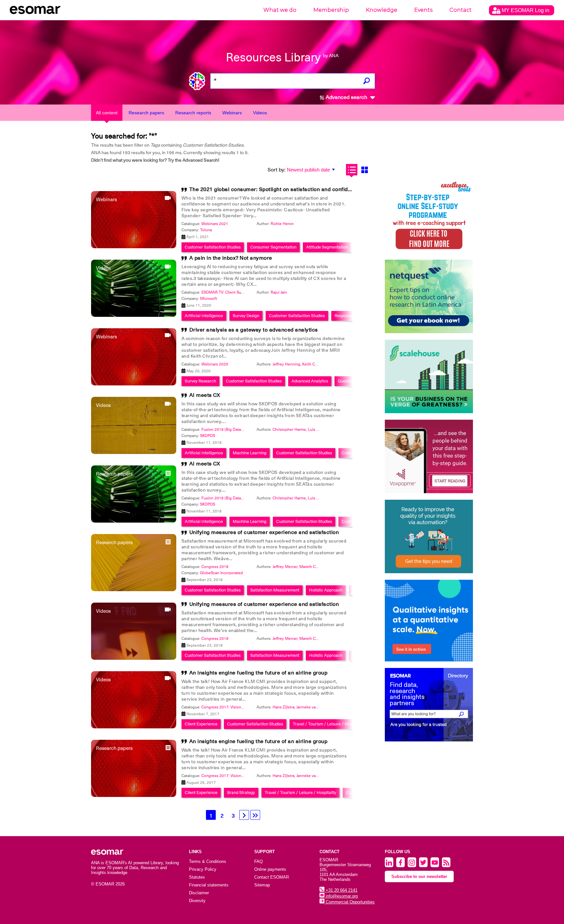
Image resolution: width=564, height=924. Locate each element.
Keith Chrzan (313, 364)
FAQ (258, 861)
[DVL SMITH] (429, 216)
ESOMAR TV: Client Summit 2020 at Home (238, 292)
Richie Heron (282, 223)
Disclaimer (199, 892)
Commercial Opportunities (349, 902)
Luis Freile (317, 429)
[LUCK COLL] (429, 376)
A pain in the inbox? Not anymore (230, 258)
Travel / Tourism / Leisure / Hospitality (328, 724)
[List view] (351, 169)
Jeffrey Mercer (285, 566)
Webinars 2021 (214, 223)
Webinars (232, 112)
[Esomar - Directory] (429, 704)
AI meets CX (204, 395)
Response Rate (348, 315)
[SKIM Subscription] (429, 536)
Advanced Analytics (309, 381)
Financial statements (208, 885)
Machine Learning (249, 453)
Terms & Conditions (207, 861)
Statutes (197, 877)
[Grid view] (364, 169)
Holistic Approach (325, 590)
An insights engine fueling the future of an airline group (258, 673)
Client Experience (201, 724)
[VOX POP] (429, 456)
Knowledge (381, 10)
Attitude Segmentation (327, 247)
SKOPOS (207, 435)
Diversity (197, 900)
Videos (260, 112)
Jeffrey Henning (286, 364)
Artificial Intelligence (204, 315)
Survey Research (200, 381)
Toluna (206, 230)
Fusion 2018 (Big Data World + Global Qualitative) (245, 429)
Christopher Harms (289, 429)
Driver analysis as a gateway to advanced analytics (253, 330)
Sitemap (262, 885)
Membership (331, 10)
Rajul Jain (279, 292)
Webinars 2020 (214, 364)
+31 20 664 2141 (340, 890)
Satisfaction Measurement (274, 590)
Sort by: (277, 170)
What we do (279, 10)
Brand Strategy (241, 792)
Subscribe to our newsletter (419, 876)
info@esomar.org (341, 896)
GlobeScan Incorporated (221, 572)
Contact (460, 10)
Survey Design (246, 315)
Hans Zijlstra (283, 707)
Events (423, 10)
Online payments (270, 869)
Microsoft (208, 298)
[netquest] (429, 296)
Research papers (146, 112)
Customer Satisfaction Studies (213, 247)
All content (107, 112)
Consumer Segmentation (273, 247)
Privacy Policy (202, 869)
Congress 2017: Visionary (223, 707)
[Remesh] (429, 620)
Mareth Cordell (312, 566)
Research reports (193, 112)
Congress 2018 (214, 566)
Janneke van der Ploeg (316, 707)
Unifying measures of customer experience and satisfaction (264, 532)
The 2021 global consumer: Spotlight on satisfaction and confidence (274, 189)
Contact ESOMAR (271, 877)
